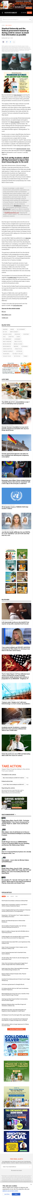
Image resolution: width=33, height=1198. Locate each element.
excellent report (12, 277)
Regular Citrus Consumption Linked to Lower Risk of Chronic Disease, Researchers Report (14, 905)
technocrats (22, 50)
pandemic (17, 49)
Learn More (7, 1194)
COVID (19, 47)
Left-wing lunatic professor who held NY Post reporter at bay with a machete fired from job (15, 623)
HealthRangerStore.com (11, 212)
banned (9, 46)
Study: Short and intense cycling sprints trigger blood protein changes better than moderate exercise (15, 964)
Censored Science (5, 47)
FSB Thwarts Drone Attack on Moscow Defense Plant (15, 900)
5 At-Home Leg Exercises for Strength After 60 (13, 984)
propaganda (21, 49)
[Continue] (30, 1167)
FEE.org (4, 311)
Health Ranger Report (8, 814)
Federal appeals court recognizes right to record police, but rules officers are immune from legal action (15, 937)
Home (3, 25)
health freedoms (15, 48)
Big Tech (19, 46)
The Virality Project (17, 353)
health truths (20, 48)
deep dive (28, 238)
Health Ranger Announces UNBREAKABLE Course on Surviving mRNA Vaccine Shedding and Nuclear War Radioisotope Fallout (15, 843)
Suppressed (17, 50)
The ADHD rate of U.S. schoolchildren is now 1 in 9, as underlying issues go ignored (16, 402)
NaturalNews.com (6, 314)
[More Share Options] (14, 41)
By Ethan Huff (4, 38)
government (9, 48)
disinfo (26, 47)
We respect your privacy (16, 1170)
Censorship (11, 47)
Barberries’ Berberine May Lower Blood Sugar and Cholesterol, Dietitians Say (14, 1005)
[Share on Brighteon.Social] (3, 41)
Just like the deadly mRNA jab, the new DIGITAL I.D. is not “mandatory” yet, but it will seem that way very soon (16, 533)
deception (23, 47)
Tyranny (17, 51)
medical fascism (27, 48)
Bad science (9, 25)
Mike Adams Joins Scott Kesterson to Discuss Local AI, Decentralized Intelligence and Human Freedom (16, 833)
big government (15, 46)
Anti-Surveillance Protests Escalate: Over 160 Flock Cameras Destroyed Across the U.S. (14, 926)
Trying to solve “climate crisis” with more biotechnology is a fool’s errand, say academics (16, 703)
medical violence (5, 49)
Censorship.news (17, 305)
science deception (27, 49)
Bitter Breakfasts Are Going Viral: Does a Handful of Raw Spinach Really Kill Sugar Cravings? (15, 994)
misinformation (11, 49)
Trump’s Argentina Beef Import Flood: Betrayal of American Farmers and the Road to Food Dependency (16, 910)
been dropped (17, 95)
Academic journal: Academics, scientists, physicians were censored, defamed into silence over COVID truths (14, 729)
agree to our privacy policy (10, 1191)
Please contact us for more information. (11, 792)
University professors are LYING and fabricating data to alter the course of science (16, 754)
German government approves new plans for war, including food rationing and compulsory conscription (15, 455)
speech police (4, 50)
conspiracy (16, 47)
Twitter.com (5, 317)
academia (6, 46)
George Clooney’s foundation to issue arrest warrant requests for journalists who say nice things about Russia (15, 428)
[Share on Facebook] (7, 41)
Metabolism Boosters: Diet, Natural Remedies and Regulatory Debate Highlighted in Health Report (14, 1010)
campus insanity (25, 46)
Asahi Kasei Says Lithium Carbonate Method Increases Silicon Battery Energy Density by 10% (15, 969)
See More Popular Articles (16, 1029)
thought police (7, 51)
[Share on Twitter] (10, 41)
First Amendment (7, 339)
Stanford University (11, 50)
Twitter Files (12, 51)
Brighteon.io (17, 205)
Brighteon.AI (6, 209)
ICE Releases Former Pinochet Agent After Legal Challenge (16, 1015)
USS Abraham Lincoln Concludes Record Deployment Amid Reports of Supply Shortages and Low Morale (15, 1019)
